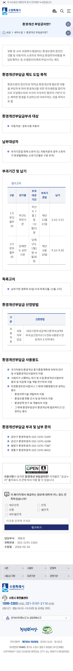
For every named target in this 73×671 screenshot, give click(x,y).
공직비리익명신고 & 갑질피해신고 (26, 618)
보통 (11, 510)
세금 (8, 32)
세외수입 (18, 32)
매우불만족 (15, 514)
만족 (43, 505)
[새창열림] (36, 470)
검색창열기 (62, 11)
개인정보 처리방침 (30, 642)
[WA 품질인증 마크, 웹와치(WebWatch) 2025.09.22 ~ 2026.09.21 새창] (47, 629)
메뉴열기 (69, 11)
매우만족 (14, 505)
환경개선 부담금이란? (37, 32)
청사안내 (58, 642)
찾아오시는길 (46, 642)
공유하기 (68, 24)
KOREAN (54, 11)
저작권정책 (15, 642)
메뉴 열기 (68, 33)
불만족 (45, 510)
